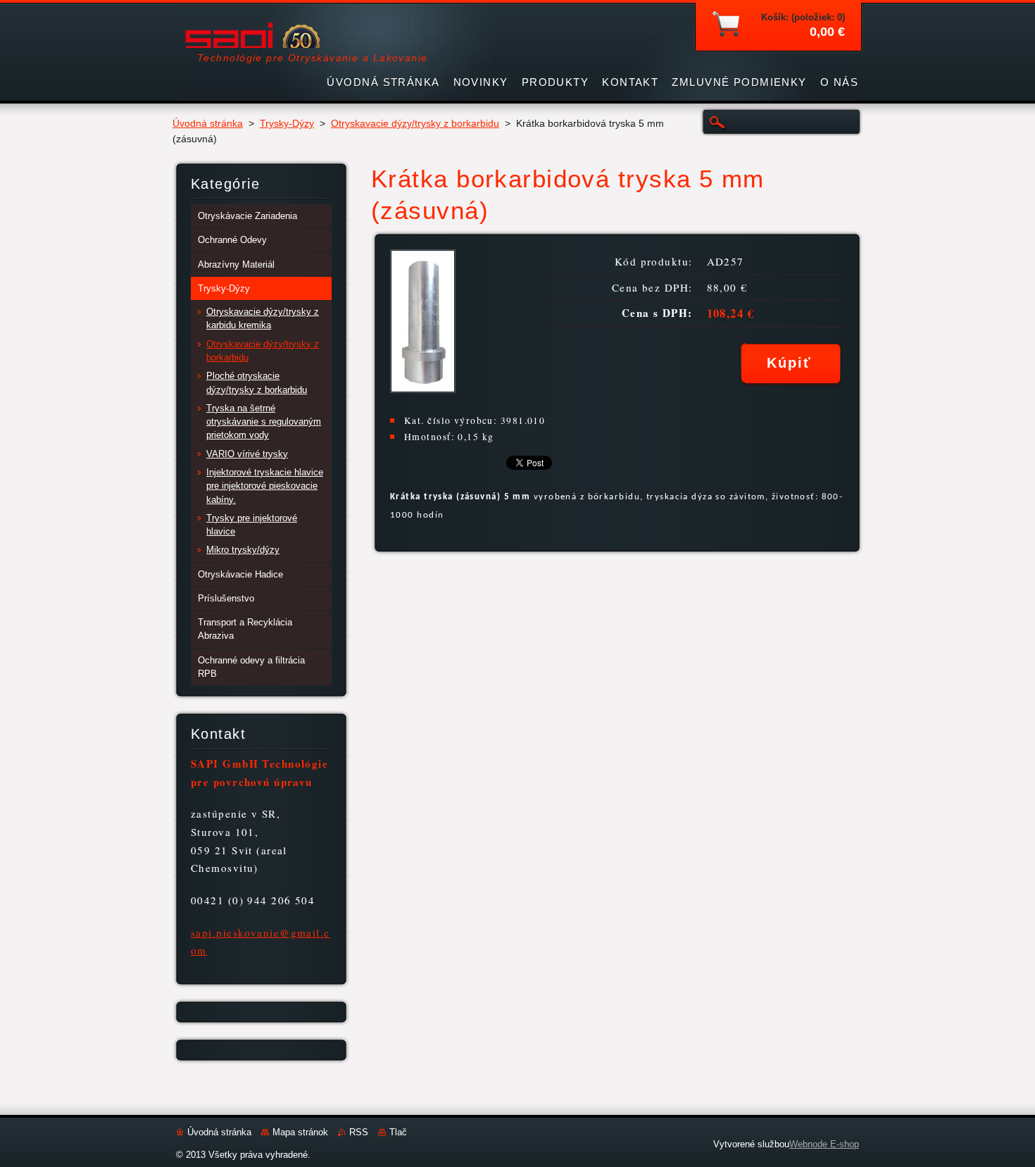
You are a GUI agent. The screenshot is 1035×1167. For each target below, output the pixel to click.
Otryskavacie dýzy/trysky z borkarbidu (415, 123)
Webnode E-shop (824, 1144)
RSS (358, 1132)
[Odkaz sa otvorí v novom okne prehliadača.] (423, 389)
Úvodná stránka (207, 123)
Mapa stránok (300, 1132)
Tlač (398, 1132)
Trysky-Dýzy (287, 123)
